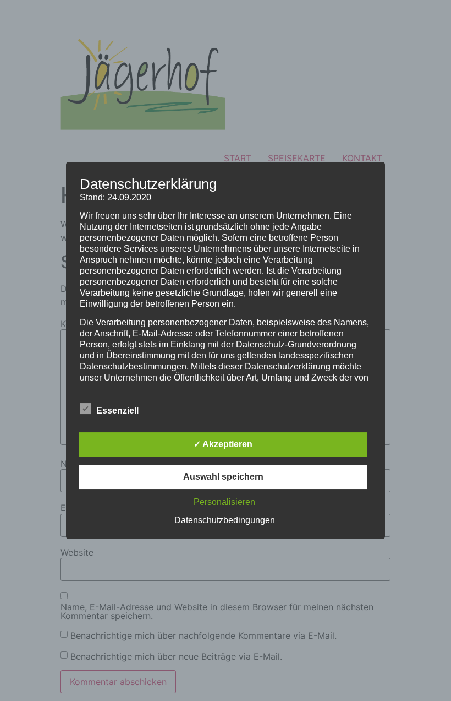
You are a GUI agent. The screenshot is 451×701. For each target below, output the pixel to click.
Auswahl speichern (223, 476)
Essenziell (117, 410)
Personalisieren (224, 502)
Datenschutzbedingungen (224, 520)
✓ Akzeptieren (223, 444)
